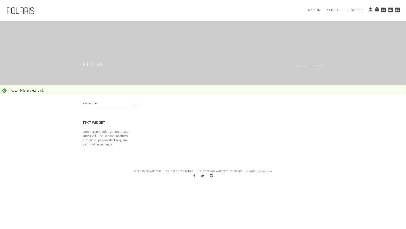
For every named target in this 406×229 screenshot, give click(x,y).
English (390, 10)
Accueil (303, 66)
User (370, 9)
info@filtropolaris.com (259, 171)
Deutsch (397, 10)
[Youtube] (203, 175)
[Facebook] (194, 175)
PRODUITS (355, 10)
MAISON (314, 10)
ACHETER (334, 10)
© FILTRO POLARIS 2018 (147, 171)
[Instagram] (211, 175)
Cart (377, 9)
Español (383, 10)
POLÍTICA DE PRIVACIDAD (179, 171)
